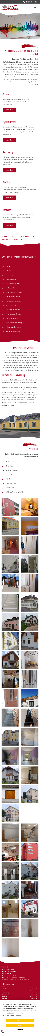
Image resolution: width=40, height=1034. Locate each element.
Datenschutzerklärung (17, 979)
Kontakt (27, 979)
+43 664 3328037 (31, 2)
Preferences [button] (18, 1015)
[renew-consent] (2, 1031)
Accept (20, 1021)
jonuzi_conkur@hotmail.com (16, 977)
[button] (9, 110)
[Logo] (17, 7)
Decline (20, 1025)
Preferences (20, 1029)
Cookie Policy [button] (10, 1013)
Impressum (5, 979)
